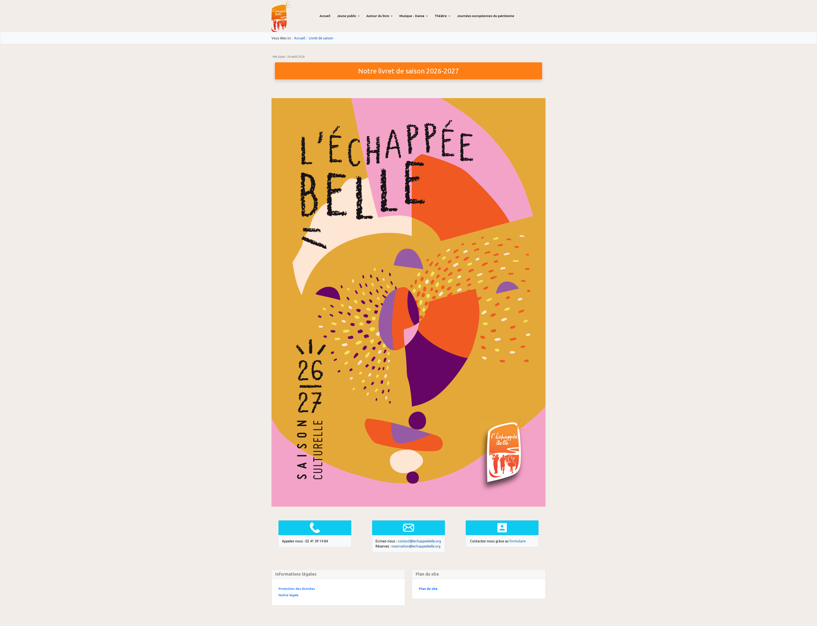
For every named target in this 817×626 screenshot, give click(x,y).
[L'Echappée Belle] (281, 15)
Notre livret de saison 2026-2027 (408, 71)
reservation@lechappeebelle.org (415, 546)
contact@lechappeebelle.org (419, 541)
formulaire (518, 541)
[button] (348, 15)
